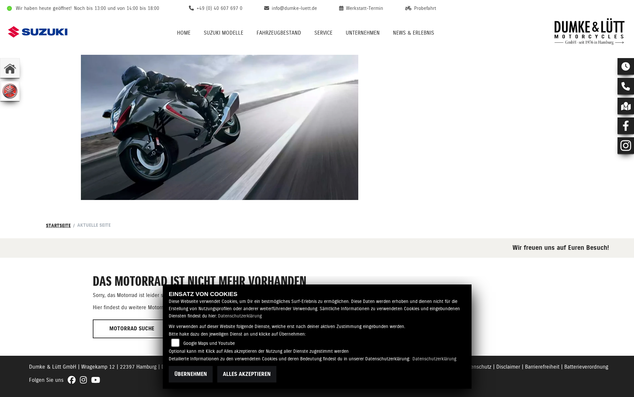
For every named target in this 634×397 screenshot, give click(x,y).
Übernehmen (190, 374)
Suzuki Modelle (223, 33)
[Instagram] (625, 145)
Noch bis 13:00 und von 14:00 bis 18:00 (116, 8)
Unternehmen (363, 33)
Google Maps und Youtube (209, 343)
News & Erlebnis (413, 33)
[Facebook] (625, 125)
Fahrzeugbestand (279, 33)
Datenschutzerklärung (240, 315)
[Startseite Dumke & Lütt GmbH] (589, 32)
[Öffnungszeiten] (625, 66)
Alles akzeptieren (247, 374)
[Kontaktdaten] (625, 86)
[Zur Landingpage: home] (10, 68)
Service (323, 33)
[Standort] (625, 106)
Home (184, 33)
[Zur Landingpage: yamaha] (10, 91)
